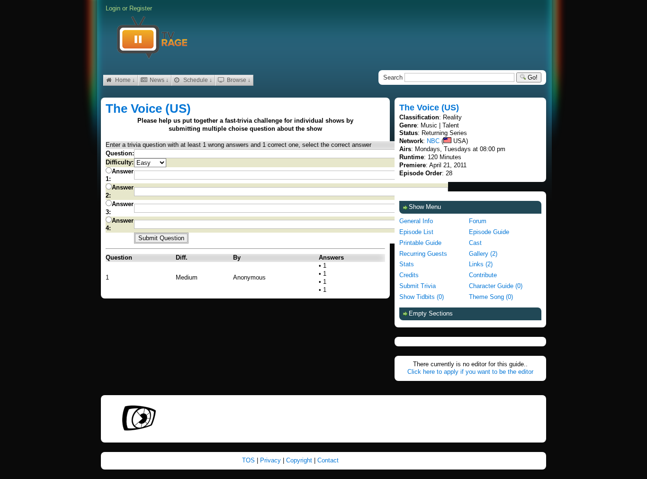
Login (113, 8)
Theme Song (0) (491, 296)
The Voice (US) (148, 108)
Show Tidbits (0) (421, 296)
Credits (409, 275)
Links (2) (481, 264)
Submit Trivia (417, 285)
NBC (433, 141)
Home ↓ (124, 80)
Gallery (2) (483, 253)
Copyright (300, 460)
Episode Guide (489, 231)
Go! (532, 77)
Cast (475, 242)
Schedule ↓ (197, 80)
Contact (328, 460)
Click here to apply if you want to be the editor (470, 371)
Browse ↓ (238, 80)
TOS (249, 460)
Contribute (483, 275)
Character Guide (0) (495, 285)
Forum (477, 221)
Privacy (271, 460)
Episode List (416, 231)
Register (140, 8)
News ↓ (158, 80)
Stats (406, 264)
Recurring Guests (423, 253)
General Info (416, 221)
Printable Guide (420, 242)
